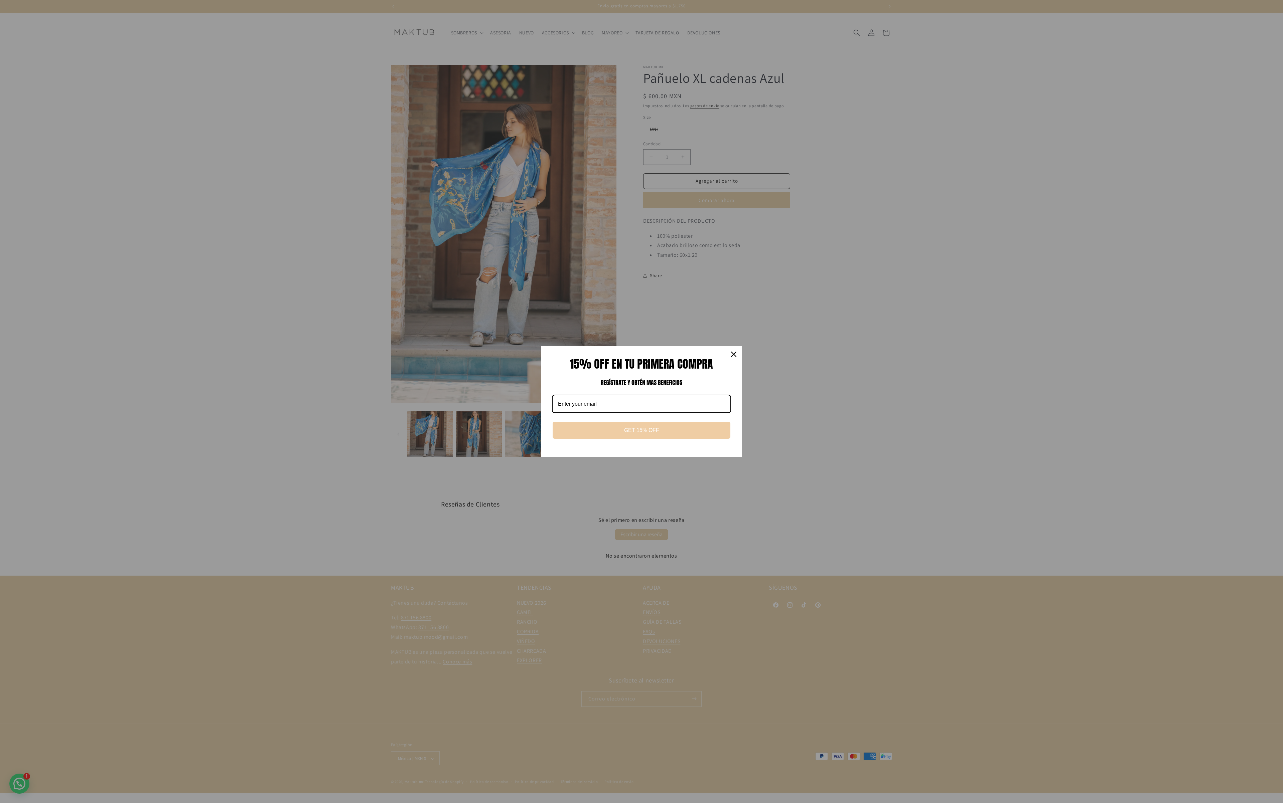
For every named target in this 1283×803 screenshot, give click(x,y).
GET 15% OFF (641, 430)
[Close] (734, 354)
